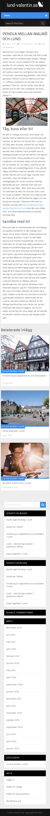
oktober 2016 (12, 720)
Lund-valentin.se (15, 812)
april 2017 (11, 706)
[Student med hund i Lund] (25, 461)
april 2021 (11, 649)
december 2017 (13, 699)
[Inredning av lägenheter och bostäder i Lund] (25, 353)
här (4, 82)
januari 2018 (12, 691)
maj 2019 (10, 670)
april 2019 (11, 677)
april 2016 (11, 741)
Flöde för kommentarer (17, 794)
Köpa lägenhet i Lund (16, 554)
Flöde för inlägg (14, 787)
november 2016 (14, 713)
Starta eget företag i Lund (19, 520)
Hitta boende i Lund (13, 431)
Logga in (10, 780)
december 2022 (14, 627)
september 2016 (14, 727)
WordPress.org (13, 801)
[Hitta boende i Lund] (25, 408)
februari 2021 (13, 656)
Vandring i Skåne (14, 527)
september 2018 (14, 684)
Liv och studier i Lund (28, 44)
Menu (7, 15)
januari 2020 (12, 663)
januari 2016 (12, 748)
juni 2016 (11, 734)
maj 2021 (10, 642)
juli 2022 (10, 635)
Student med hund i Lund (16, 483)
